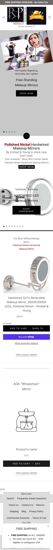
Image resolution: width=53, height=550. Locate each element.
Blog (24, 511)
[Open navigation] (3, 17)
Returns (40, 505)
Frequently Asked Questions (31, 498)
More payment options (26, 343)
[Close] (48, 526)
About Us (14, 505)
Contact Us (27, 505)
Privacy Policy (36, 511)
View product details (26, 354)
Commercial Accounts (18, 518)
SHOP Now (26, 93)
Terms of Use (39, 518)
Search (10, 498)
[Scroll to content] (26, 136)
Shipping (14, 511)
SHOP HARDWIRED (26, 210)
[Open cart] (49, 17)
